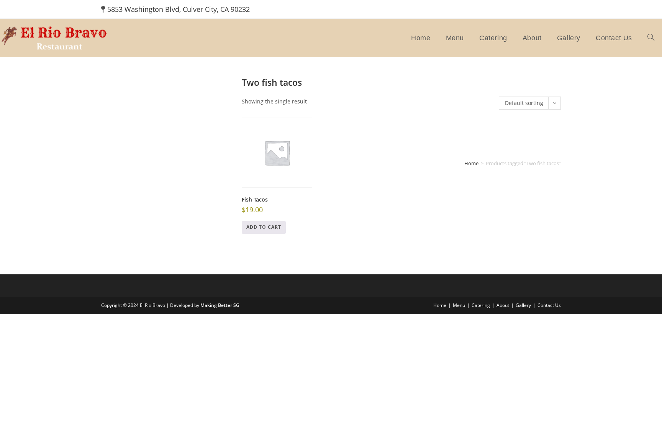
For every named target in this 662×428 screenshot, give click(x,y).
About (502, 305)
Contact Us (549, 305)
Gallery (523, 305)
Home (471, 163)
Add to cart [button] (263, 227)
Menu (459, 305)
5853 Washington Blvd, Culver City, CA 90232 (178, 9)
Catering (481, 305)
